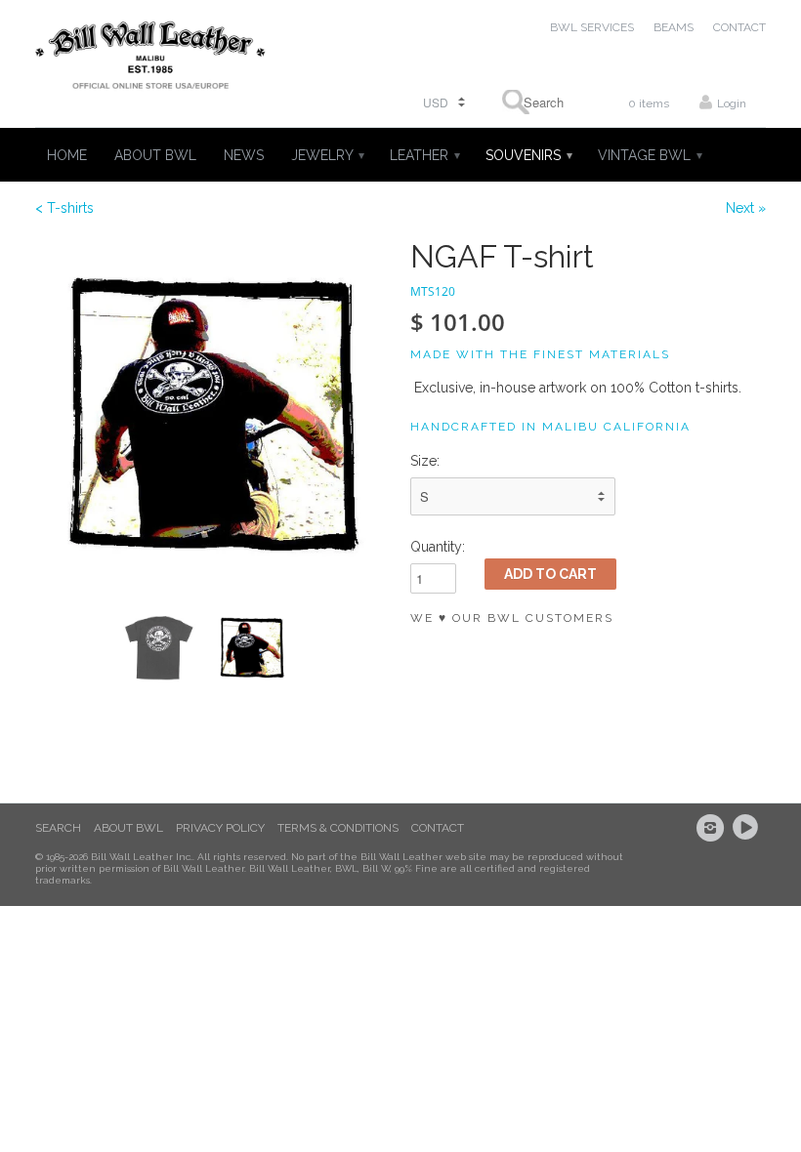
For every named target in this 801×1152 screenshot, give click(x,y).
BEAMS (673, 27)
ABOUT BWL (155, 155)
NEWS (244, 155)
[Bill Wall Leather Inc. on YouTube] (748, 828)
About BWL (128, 828)
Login (731, 103)
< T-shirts (64, 208)
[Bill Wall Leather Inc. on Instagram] (713, 828)
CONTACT (739, 27)
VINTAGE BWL (649, 155)
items (648, 103)
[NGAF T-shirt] (213, 417)
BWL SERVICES (592, 27)
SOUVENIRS (527, 155)
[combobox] (537, 102)
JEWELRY (326, 155)
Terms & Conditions (338, 828)
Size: (425, 461)
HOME (67, 155)
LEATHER (424, 155)
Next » (746, 208)
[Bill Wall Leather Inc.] (150, 59)
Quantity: (437, 547)
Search (58, 828)
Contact (437, 828)
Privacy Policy (220, 828)
